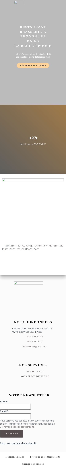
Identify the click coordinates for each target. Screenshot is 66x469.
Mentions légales (15, 457)
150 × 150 (15, 246)
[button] (56, 9)
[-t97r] (33, 209)
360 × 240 (58, 246)
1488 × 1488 (33, 249)
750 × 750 (37, 246)
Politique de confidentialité (45, 457)
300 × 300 (26, 246)
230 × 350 (21, 249)
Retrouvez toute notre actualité (18, 443)
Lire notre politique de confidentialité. (17, 427)
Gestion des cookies (33, 464)
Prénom (4, 401)
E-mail (4, 411)
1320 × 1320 (9, 249)
